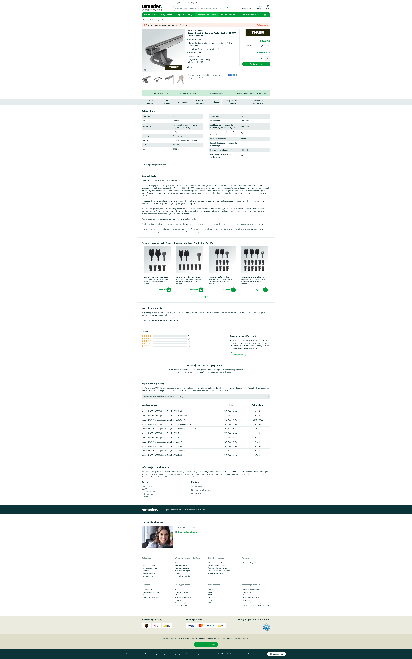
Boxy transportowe (228, 15)
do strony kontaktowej (187, 532)
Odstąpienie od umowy (206, 644)
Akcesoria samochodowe (250, 15)
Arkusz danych (150, 102)
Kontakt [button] (181, 3)
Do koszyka (257, 64)
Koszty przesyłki (181, 603)
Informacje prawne (250, 584)
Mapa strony (247, 592)
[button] (258, 6)
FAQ (177, 590)
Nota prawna (247, 595)
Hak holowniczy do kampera (218, 565)
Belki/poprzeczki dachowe (206, 15)
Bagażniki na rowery (184, 15)
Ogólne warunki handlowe (251, 597)
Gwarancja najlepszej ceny (184, 597)
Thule (211, 600)
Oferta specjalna (148, 576)
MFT (210, 595)
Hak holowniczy (181, 563)
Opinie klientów (248, 600)
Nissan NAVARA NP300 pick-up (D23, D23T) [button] (162, 396)
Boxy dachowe (166, 15)
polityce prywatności (257, 654)
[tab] (146, 80)
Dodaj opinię (238, 354)
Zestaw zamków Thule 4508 (220, 277)
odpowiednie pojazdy (232, 102)
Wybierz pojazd (262, 25)
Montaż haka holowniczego (218, 568)
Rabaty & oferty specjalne (151, 595)
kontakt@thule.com (202, 486)
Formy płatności (181, 595)
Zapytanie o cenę (181, 605)
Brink (211, 590)
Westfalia (212, 603)
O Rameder (147, 584)
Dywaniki (146, 571)
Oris (210, 597)
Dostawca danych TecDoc (151, 592)
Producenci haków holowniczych (219, 571)
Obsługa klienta (182, 584)
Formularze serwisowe (183, 592)
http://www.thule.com (202, 490)
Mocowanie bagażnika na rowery (253, 563)
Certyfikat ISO (147, 590)
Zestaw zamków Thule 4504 (156, 277)
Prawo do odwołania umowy (252, 603)
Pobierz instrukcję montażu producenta (161, 320)
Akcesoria (182, 102)
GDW (211, 592)
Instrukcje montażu (200, 102)
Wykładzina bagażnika (183, 576)
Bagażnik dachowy (182, 565)
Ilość (261, 58)
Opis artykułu (167, 102)
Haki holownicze (150, 15)
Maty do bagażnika (149, 573)
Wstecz (145, 20)
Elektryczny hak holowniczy (218, 563)
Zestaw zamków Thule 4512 (252, 277)
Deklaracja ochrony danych (251, 590)
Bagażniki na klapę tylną (183, 571)
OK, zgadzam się (276, 654)
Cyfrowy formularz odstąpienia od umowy (256, 605)
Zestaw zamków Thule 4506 (188, 277)
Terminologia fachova (216, 573)
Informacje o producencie (257, 102)
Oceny (216, 102)
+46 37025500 (199, 493)
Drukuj (192, 67)
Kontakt (178, 600)
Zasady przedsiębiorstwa (151, 597)
